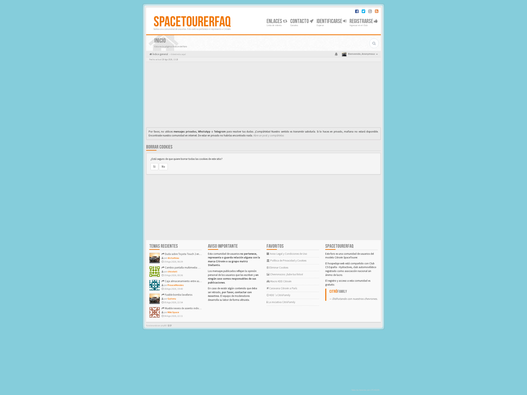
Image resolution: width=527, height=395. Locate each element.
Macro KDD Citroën (280, 281)
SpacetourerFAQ (192, 22)
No (163, 166)
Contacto (300, 21)
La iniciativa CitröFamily (281, 302)
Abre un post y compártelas (268, 135)
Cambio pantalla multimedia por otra (185, 267)
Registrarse (362, 21)
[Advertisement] (263, 95)
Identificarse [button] (330, 21)
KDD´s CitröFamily (279, 295)
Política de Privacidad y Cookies (288, 260)
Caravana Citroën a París (283, 288)
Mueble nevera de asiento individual (184, 308)
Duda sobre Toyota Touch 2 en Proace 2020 (188, 254)
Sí (154, 166)
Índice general (160, 54)
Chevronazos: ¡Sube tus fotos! (286, 274)
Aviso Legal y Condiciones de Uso (288, 254)
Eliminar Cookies (278, 267)
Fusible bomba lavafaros (178, 294)
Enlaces (275, 21)
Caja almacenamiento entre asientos (185, 281)
